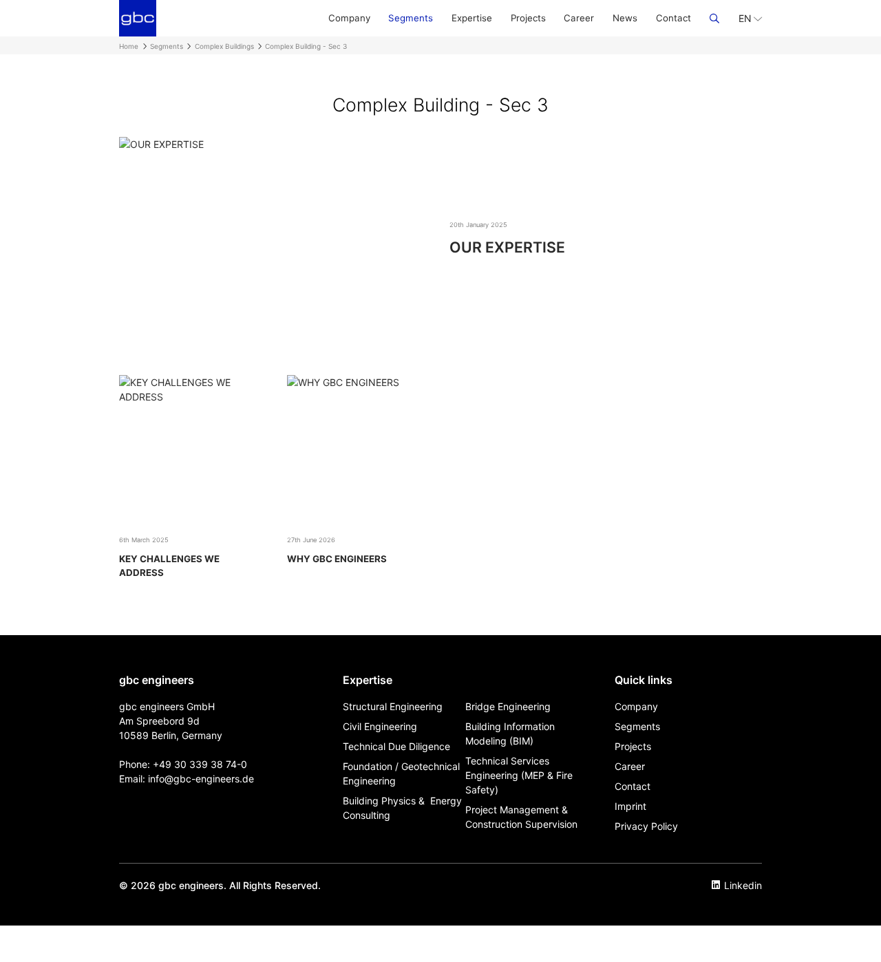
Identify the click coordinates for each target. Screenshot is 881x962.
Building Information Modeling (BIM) (510, 733)
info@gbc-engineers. (195, 778)
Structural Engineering (393, 706)
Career (579, 17)
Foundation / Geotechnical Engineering (401, 773)
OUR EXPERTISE (507, 247)
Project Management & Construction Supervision (521, 817)
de (248, 778)
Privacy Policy (646, 826)
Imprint (630, 806)
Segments (410, 17)
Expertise (472, 17)
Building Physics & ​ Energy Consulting (402, 808)
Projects (528, 17)
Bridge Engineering (508, 706)
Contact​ (673, 17)
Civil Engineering (380, 726)
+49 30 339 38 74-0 (200, 764)
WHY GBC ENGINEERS (337, 558)
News (625, 17)
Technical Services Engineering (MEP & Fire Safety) (519, 775)
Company (349, 17)
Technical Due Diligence (396, 746)
